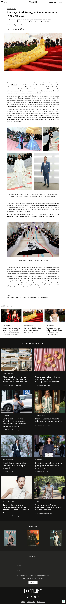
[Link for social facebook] (31, 597)
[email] (8, 29)
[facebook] (10, 29)
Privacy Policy (40, 578)
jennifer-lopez (35, 297)
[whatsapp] (21, 29)
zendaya (26, 297)
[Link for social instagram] (35, 597)
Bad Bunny (44, 297)
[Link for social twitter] (27, 597)
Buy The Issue (53, 2)
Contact (23, 601)
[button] (64, 538)
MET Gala (19, 297)
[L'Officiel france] (33, 2)
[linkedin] (16, 29)
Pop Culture (11, 9)
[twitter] (18, 29)
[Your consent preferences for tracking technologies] (63, 601)
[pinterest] (13, 29)
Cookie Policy (41, 601)
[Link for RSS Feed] (38, 597)
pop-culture (11, 297)
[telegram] (23, 29)
